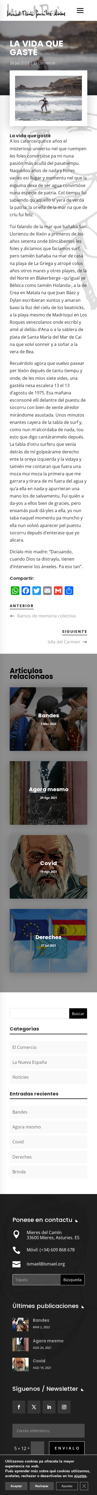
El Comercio (44, 63)
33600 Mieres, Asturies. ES (53, 1238)
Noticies (20, 1077)
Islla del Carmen (64, 642)
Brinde (19, 1172)
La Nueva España (29, 1062)
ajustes (80, 1476)
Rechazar (41, 1486)
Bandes (48, 715)
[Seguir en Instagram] (64, 1407)
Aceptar (16, 1486)
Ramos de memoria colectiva (46, 616)
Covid (48, 863)
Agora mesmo (48, 789)
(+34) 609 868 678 (57, 1250)
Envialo (67, 1448)
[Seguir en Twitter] (33, 1407)
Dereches (48, 937)
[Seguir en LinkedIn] (49, 1407)
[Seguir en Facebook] (18, 1407)
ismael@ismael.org (46, 1264)
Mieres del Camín (44, 1232)
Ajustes (66, 1486)
